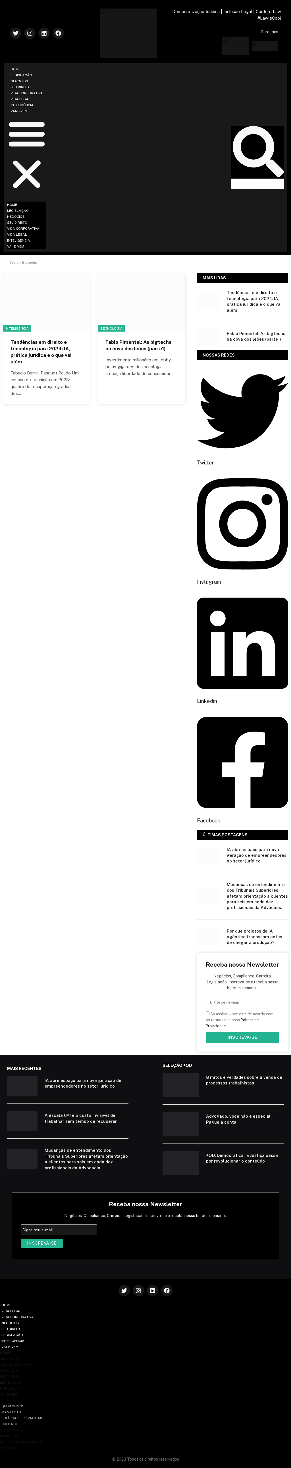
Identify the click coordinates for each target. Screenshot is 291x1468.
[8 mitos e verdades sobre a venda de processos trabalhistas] (181, 1085)
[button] (26, 155)
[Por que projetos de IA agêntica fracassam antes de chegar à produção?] (208, 937)
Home (15, 69)
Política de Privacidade (22, 1418)
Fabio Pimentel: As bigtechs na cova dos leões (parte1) (138, 345)
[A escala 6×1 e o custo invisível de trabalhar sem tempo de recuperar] (22, 1121)
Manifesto (11, 1412)
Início (14, 263)
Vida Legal (20, 99)
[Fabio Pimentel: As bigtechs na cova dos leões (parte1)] (141, 302)
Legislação (21, 75)
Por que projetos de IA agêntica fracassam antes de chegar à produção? (254, 937)
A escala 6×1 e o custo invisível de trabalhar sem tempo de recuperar (81, 1118)
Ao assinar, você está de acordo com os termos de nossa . (239, 1020)
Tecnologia (111, 328)
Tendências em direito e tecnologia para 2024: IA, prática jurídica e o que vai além (41, 352)
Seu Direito (21, 87)
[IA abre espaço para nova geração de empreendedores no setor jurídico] (208, 855)
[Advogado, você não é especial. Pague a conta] (181, 1124)
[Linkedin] (44, 33)
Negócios (19, 81)
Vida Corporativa (27, 93)
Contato (9, 1424)
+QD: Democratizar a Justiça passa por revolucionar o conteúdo (242, 1158)
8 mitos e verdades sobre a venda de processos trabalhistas (244, 1080)
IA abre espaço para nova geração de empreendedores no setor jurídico (256, 855)
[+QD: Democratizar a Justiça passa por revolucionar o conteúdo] (181, 1163)
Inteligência (22, 105)
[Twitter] (15, 33)
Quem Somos (12, 1406)
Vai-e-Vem (19, 111)
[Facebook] (58, 33)
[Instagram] (30, 33)
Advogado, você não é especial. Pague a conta (238, 1119)
